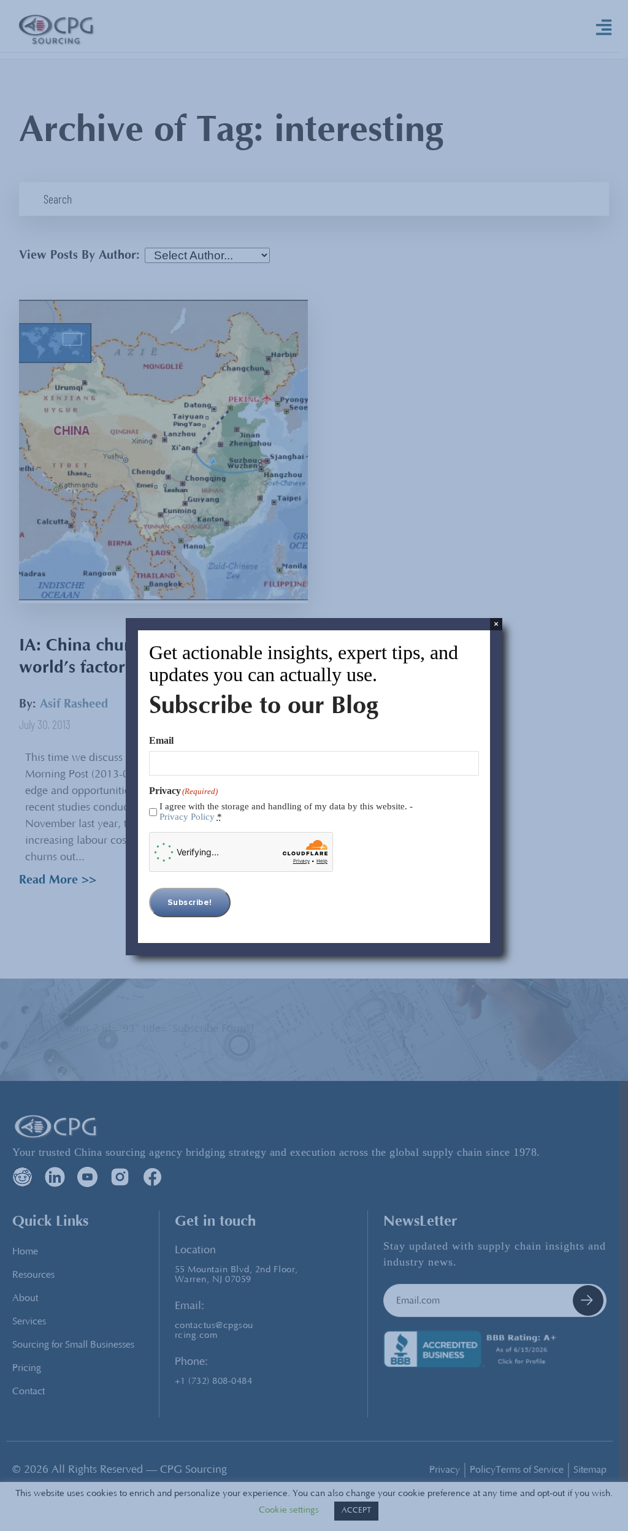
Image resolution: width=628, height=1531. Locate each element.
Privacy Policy (187, 817)
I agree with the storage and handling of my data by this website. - (286, 811)
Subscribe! (189, 902)
